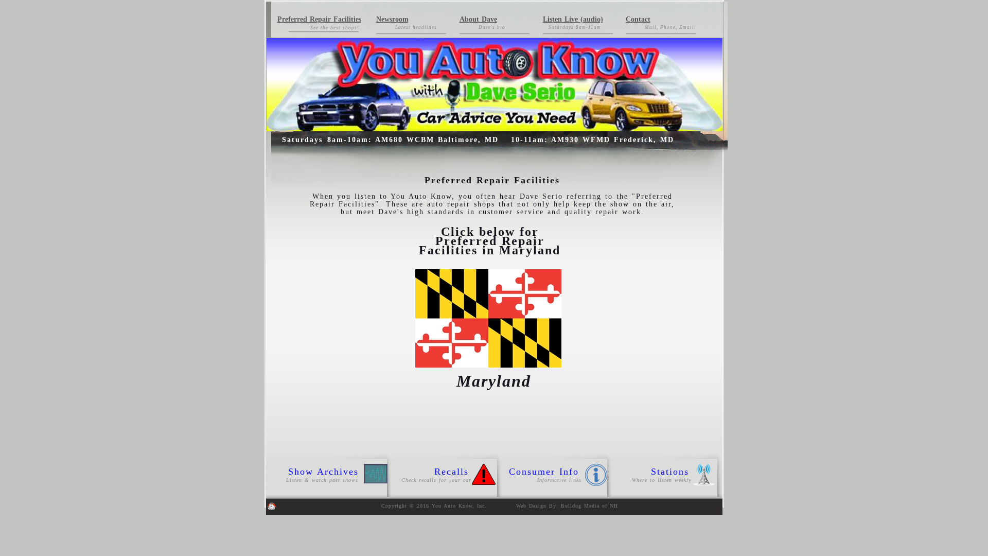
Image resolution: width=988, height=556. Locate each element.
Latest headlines (416, 27)
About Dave (478, 19)
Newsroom (392, 19)
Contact (638, 19)
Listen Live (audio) (573, 19)
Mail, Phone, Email (669, 27)
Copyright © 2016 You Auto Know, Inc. (435, 506)
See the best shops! (334, 27)
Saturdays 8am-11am (576, 27)
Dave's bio (492, 27)
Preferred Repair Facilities (319, 19)
